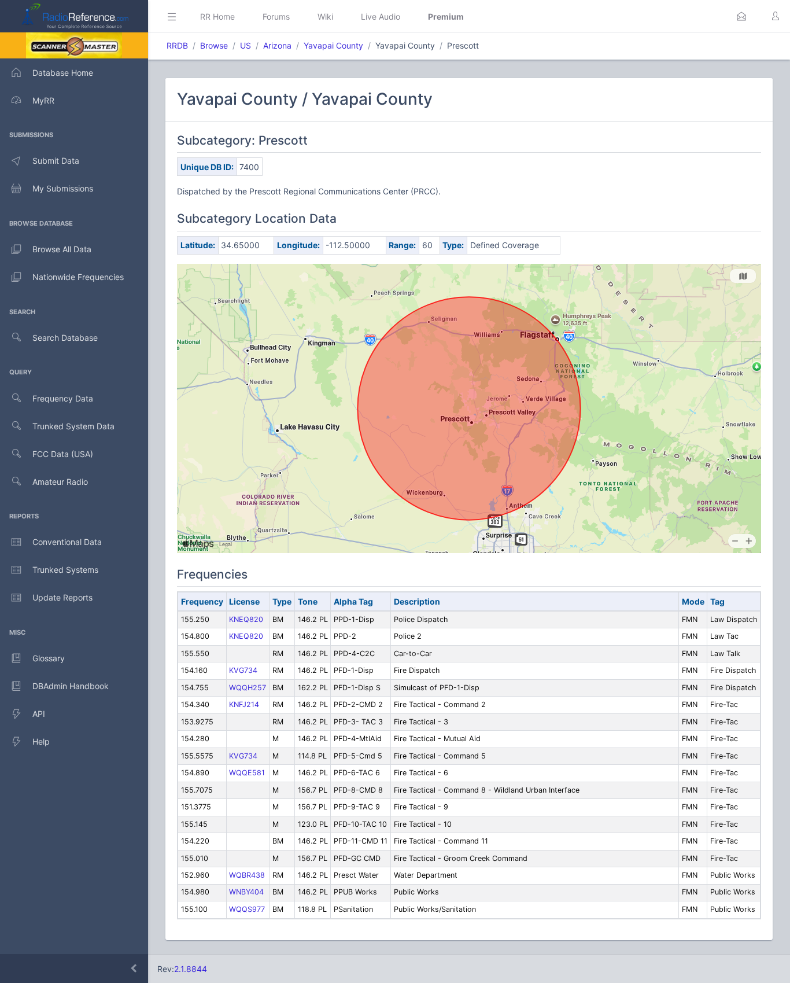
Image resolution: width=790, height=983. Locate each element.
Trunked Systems (65, 570)
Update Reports (62, 597)
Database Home (62, 73)
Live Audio (380, 16)
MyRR (43, 100)
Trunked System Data (73, 426)
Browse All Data (61, 249)
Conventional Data (67, 542)
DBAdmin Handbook (70, 686)
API (38, 714)
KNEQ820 (246, 619)
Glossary (48, 658)
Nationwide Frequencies (78, 277)
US (245, 45)
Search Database (65, 338)
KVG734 (243, 670)
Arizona (277, 45)
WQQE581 (247, 772)
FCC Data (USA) (62, 454)
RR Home (217, 16)
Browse (214, 45)
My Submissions (62, 188)
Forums (276, 16)
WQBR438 (247, 875)
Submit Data (55, 160)
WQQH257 (247, 687)
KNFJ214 (244, 704)
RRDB (177, 45)
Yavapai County (333, 45)
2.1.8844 (190, 969)
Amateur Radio (60, 482)
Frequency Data (62, 398)
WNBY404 (246, 892)
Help (41, 741)
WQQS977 (247, 909)
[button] (741, 16)
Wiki (325, 16)
